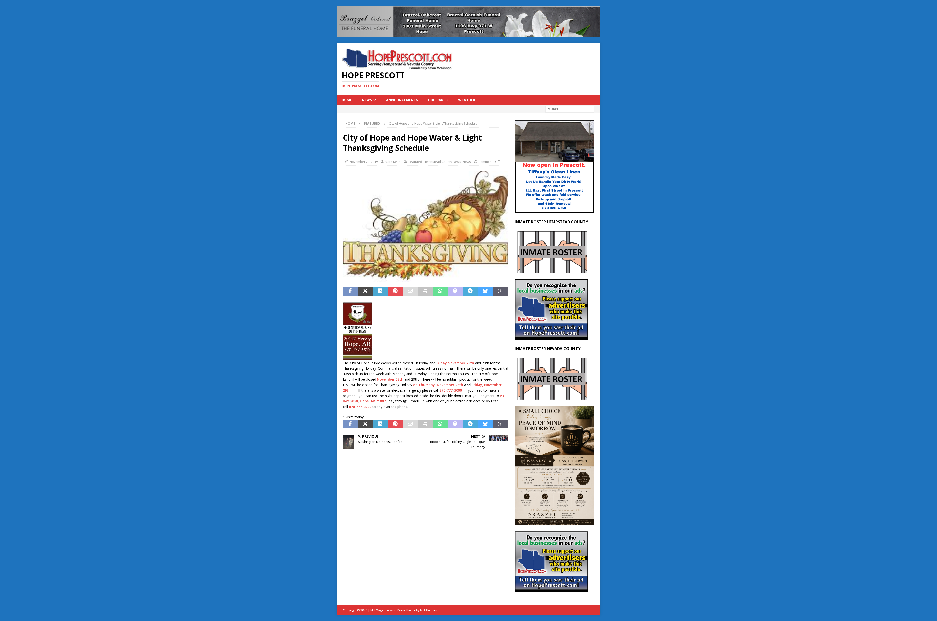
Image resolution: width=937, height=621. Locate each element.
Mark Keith (393, 161)
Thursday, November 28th (440, 384)
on (415, 384)
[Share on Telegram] (470, 291)
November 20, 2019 (364, 161)
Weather (466, 99)
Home (347, 99)
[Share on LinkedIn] (380, 291)
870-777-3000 (450, 390)
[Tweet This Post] (365, 291)
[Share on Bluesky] (485, 291)
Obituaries (438, 99)
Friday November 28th (455, 363)
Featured (415, 161)
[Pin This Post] (395, 291)
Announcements (402, 99)
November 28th (390, 379)
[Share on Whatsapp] (440, 291)
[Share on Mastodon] (455, 291)
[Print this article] (425, 291)
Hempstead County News (442, 161)
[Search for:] (569, 109)
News (367, 99)
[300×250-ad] (551, 337)
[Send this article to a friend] (410, 291)
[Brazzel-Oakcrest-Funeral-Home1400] (468, 34)
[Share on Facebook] (350, 291)
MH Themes (428, 610)
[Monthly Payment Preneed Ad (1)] (554, 522)
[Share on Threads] (500, 291)
